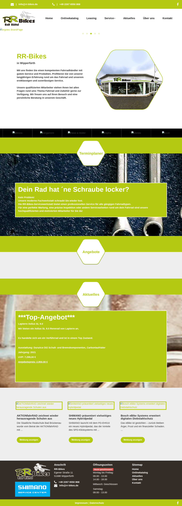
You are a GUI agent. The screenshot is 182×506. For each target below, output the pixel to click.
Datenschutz (97, 503)
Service (109, 18)
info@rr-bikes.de (27, 4)
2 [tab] (87, 33)
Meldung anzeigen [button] (29, 440)
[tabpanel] (91, 30)
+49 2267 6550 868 (68, 4)
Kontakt (167, 18)
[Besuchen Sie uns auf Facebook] (178, 4)
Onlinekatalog (69, 18)
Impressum (81, 503)
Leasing (91, 18)
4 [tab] (95, 33)
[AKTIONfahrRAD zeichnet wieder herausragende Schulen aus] (39, 406)
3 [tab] (91, 33)
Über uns (149, 18)
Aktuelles (129, 18)
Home (49, 18)
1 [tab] (83, 33)
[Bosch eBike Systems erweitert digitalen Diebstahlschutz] (143, 406)
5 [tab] (99, 33)
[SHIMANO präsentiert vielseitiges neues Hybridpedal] (91, 406)
